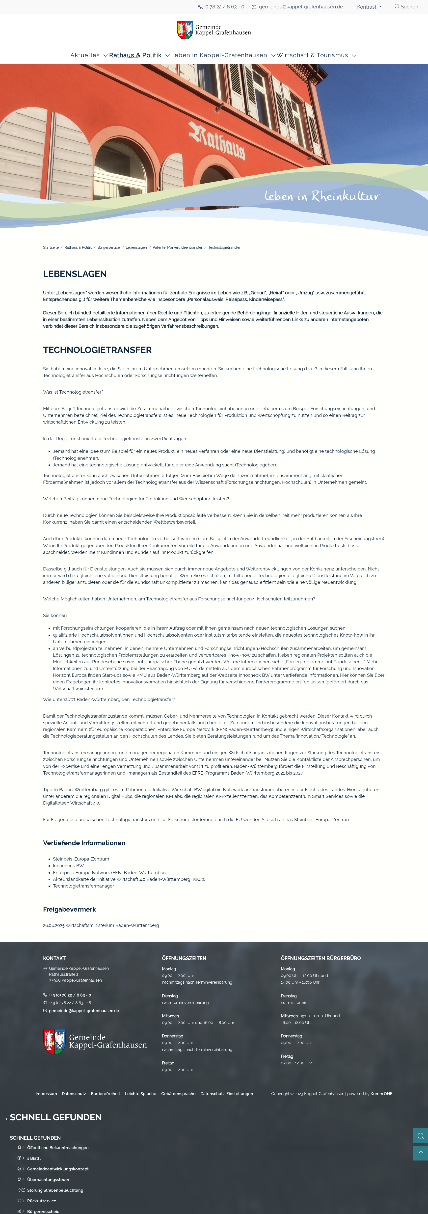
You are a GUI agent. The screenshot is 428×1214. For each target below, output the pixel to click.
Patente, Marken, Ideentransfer (177, 247)
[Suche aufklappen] (420, 1135)
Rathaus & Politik (135, 55)
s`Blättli (34, 1158)
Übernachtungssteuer (48, 1179)
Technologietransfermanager (83, 886)
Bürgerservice (109, 247)
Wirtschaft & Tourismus (312, 55)
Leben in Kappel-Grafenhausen (219, 55)
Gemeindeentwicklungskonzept (58, 1169)
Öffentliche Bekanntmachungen (58, 1147)
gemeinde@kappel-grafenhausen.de (301, 7)
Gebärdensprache (178, 1093)
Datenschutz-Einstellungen (227, 1093)
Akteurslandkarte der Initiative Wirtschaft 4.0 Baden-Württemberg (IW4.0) (129, 879)
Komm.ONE (381, 1093)
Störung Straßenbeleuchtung (55, 1190)
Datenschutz (74, 1093)
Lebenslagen (136, 247)
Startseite (51, 247)
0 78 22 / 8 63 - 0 (224, 7)
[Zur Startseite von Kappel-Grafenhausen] (214, 30)
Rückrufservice (41, 1201)
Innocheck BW (68, 865)
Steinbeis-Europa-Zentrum (81, 859)
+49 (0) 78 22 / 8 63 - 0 (70, 995)
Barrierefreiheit (105, 1093)
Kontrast (367, 7)
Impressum (46, 1093)
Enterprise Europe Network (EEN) (88, 872)
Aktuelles (85, 55)
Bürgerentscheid (43, 1211)
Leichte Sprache (140, 1093)
